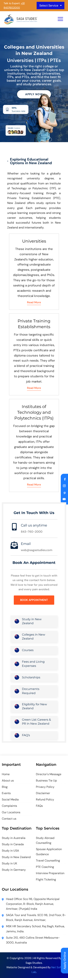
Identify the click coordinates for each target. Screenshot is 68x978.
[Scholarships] (17, 677)
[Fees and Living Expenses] (17, 664)
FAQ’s (26, 735)
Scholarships (31, 677)
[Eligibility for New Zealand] (17, 706)
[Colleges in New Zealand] (17, 636)
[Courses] (17, 650)
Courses (28, 650)
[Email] (14, 545)
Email (26, 544)
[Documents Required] (17, 691)
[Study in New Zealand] (17, 621)
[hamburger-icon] (60, 19)
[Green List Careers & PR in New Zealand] (17, 721)
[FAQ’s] (17, 735)
